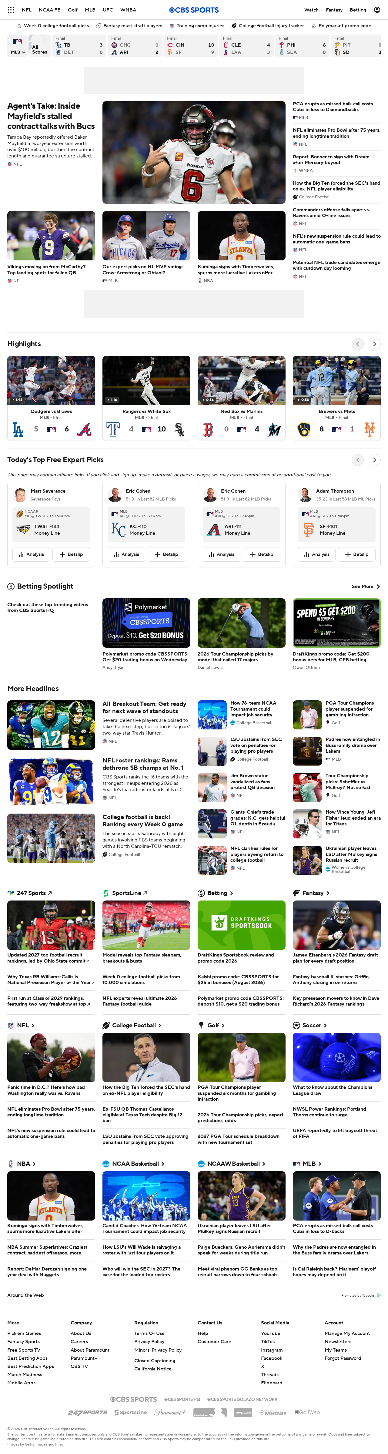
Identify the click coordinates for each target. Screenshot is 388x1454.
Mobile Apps (21, 1397)
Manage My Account (347, 1348)
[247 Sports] (87, 1426)
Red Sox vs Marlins (242, 398)
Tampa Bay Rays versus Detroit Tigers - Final (79, 46)
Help (203, 1348)
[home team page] (23, 525)
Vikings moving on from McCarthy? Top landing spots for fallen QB (51, 247)
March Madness (24, 1389)
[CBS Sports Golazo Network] (242, 1413)
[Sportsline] (131, 1426)
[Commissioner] (210, 1425)
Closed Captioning (154, 1375)
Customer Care (214, 1356)
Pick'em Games (24, 1348)
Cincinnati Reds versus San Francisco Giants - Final (190, 46)
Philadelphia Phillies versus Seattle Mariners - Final (302, 46)
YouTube (270, 1348)
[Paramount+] (170, 1426)
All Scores (39, 46)
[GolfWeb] (307, 1427)
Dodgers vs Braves (51, 398)
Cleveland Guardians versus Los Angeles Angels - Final (246, 46)
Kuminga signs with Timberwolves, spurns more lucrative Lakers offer (242, 247)
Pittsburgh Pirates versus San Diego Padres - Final (358, 46)
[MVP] (243, 1425)
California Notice (153, 1383)
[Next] (375, 344)
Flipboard (272, 1397)
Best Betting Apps (27, 1373)
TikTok (268, 1356)
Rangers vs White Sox (146, 398)
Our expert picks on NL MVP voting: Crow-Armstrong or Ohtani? (146, 247)
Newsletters (338, 1356)
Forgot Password (343, 1373)
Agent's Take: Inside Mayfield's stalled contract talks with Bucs (146, 152)
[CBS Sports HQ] (182, 1413)
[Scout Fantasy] (273, 1427)
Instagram (272, 1365)
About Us (81, 1348)
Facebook (271, 1373)
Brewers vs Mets (337, 398)
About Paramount (90, 1365)
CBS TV (79, 1381)
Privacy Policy (149, 1356)
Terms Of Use (149, 1348)
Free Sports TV (23, 1365)
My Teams (336, 1365)
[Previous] (358, 344)
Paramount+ (84, 1373)
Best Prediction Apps (30, 1381)
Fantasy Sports (23, 1356)
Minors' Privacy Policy (158, 1365)
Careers (79, 1356)
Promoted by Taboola (357, 1310)
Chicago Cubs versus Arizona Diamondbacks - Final (135, 46)
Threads (270, 1389)
